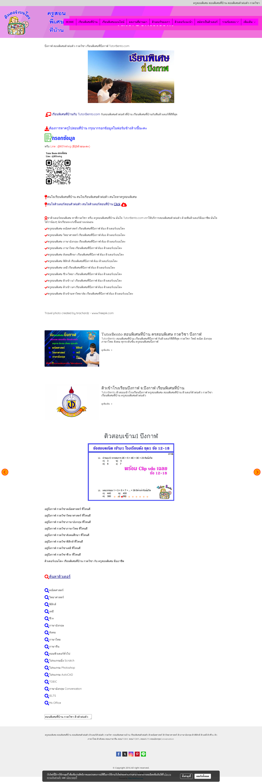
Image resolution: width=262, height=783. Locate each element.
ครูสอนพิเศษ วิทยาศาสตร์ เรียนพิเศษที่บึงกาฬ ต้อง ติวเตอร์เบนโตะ (86, 235)
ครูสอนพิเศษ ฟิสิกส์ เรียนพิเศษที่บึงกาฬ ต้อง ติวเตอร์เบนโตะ (83, 261)
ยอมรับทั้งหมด (202, 776)
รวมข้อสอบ (229, 21)
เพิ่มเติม (248, 21)
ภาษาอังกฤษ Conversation (65, 688)
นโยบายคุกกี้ (71, 777)
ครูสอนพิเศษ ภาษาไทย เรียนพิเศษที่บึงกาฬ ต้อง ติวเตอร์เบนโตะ (85, 248)
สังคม (52, 632)
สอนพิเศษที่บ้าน (64, 734)
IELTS (52, 695)
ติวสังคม (101, 739)
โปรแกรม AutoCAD (61, 674)
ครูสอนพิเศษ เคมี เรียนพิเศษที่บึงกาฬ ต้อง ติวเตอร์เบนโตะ (81, 267)
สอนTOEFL (134, 739)
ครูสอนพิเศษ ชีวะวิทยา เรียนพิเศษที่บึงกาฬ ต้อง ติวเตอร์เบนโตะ (85, 274)
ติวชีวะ (210, 734)
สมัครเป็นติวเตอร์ (207, 21)
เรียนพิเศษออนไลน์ (113, 21)
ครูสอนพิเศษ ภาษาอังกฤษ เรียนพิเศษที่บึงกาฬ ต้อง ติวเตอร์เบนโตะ (87, 241)
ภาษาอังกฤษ (56, 625)
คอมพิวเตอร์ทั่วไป (59, 653)
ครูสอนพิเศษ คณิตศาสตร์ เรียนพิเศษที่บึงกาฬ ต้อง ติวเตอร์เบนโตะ (86, 228)
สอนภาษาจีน (111, 739)
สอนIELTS (145, 739)
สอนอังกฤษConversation (162, 739)
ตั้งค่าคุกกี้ (186, 776)
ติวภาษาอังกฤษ (184, 734)
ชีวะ (51, 618)
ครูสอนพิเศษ (50, 734)
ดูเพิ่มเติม (105, 350)
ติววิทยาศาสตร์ (170, 734)
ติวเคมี (204, 734)
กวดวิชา (109, 734)
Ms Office (55, 703)
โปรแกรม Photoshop (62, 667)
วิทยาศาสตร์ (56, 597)
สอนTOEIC (123, 739)
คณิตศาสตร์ (56, 590)
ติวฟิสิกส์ (196, 734)
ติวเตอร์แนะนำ (183, 21)
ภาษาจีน (54, 646)
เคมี (51, 611)
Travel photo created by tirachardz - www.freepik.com (79, 313)
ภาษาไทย (55, 639)
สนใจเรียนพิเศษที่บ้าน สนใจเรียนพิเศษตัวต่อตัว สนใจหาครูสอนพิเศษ (92, 197)
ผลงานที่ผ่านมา (138, 21)
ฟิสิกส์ (52, 604)
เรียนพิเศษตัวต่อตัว (140, 734)
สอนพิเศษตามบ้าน (121, 734)
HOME (70, 21)
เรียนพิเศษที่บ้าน (88, 21)
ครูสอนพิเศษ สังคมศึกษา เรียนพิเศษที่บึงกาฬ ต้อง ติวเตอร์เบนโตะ (86, 254)
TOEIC (53, 681)
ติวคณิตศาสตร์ (155, 734)
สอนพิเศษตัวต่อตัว (80, 734)
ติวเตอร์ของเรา (161, 21)
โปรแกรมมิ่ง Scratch (61, 660)
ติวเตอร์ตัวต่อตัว (96, 734)
